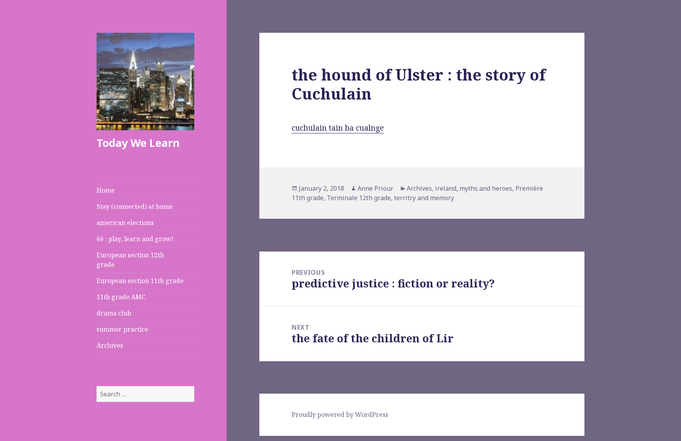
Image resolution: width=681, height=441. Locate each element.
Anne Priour (375, 188)
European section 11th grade (140, 280)
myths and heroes (486, 188)
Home (106, 190)
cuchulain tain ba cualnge (338, 128)
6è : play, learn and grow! (135, 239)
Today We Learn (138, 142)
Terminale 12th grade (359, 197)
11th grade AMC (121, 297)
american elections (125, 222)
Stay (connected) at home (135, 206)
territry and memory (424, 197)
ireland (445, 188)
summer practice (122, 329)
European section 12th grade (130, 260)
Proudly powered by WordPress (340, 414)
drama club (114, 313)
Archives (110, 345)
